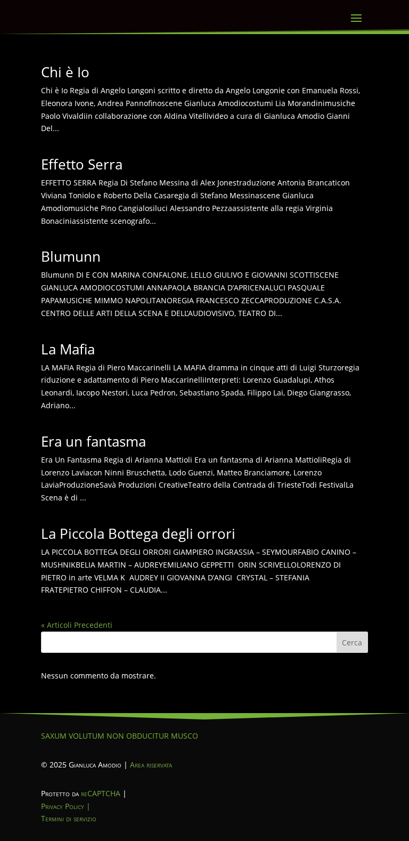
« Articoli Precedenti (76, 625)
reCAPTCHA (100, 793)
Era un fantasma (93, 441)
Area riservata (151, 764)
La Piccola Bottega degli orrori (138, 533)
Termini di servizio (68, 818)
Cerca (352, 642)
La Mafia (68, 349)
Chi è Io (65, 72)
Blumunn (71, 256)
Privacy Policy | (66, 806)
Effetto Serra (81, 164)
